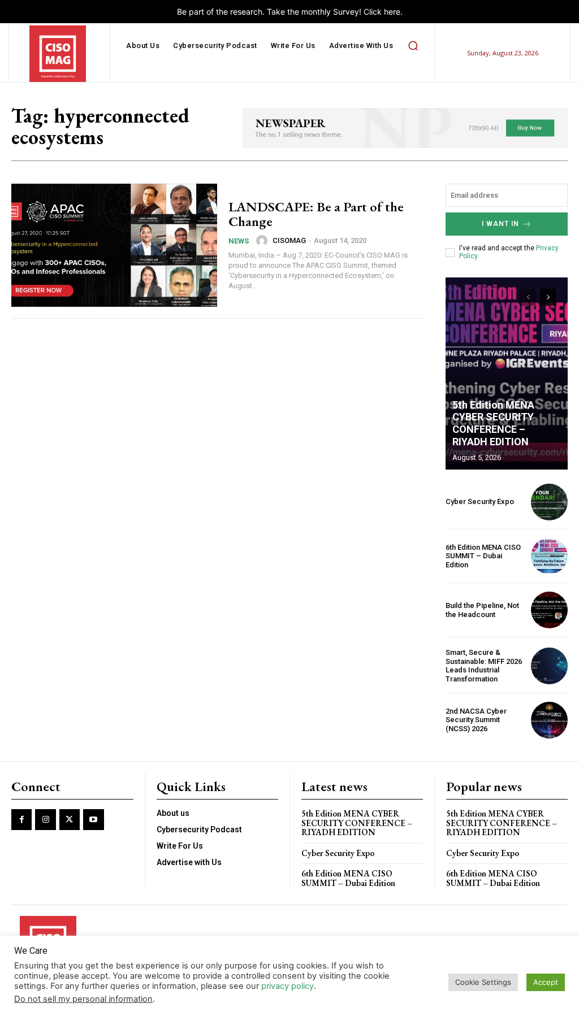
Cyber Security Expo (480, 501)
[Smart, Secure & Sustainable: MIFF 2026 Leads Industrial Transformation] (549, 666)
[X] (69, 819)
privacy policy (287, 986)
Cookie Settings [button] (483, 982)
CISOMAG (289, 240)
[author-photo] (263, 240)
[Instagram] (45, 819)
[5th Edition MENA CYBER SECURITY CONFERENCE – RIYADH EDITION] (507, 373)
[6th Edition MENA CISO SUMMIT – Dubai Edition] (549, 556)
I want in (500, 224)
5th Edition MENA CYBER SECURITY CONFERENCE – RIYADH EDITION (493, 423)
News (238, 241)
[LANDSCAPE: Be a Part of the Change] (114, 245)
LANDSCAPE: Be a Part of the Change (316, 214)
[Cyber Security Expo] (549, 502)
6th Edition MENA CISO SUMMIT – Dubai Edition (483, 556)
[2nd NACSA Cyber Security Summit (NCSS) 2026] (549, 720)
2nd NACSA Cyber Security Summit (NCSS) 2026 (476, 720)
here (392, 11)
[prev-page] (528, 297)
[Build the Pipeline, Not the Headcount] (549, 610)
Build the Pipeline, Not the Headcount (482, 610)
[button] (413, 46)
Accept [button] (545, 982)
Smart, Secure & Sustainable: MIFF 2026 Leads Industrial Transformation (484, 665)
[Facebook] (21, 819)
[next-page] (548, 297)
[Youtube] (93, 819)
